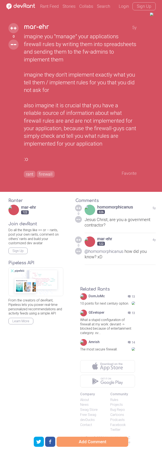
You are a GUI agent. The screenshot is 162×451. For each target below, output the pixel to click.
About (84, 400)
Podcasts (117, 420)
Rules (114, 400)
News (84, 405)
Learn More (20, 321)
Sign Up (144, 6)
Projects (116, 405)
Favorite (129, 173)
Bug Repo (117, 410)
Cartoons (117, 415)
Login (124, 6)
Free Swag (88, 415)
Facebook (118, 425)
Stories (69, 6)
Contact (86, 425)
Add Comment (92, 441)
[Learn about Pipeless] (35, 281)
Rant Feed (49, 6)
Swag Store (89, 410)
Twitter (115, 430)
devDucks (87, 420)
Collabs (86, 6)
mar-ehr (36, 27)
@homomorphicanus (104, 251)
